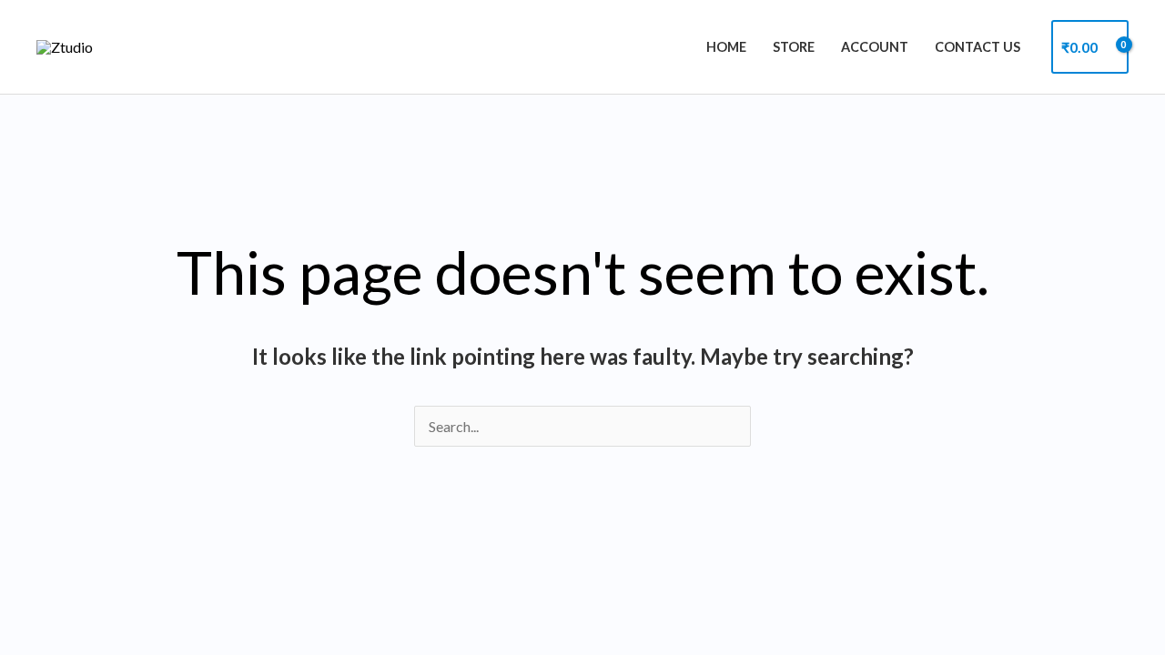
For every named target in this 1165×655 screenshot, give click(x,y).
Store (794, 47)
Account (874, 47)
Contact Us (977, 47)
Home (726, 47)
